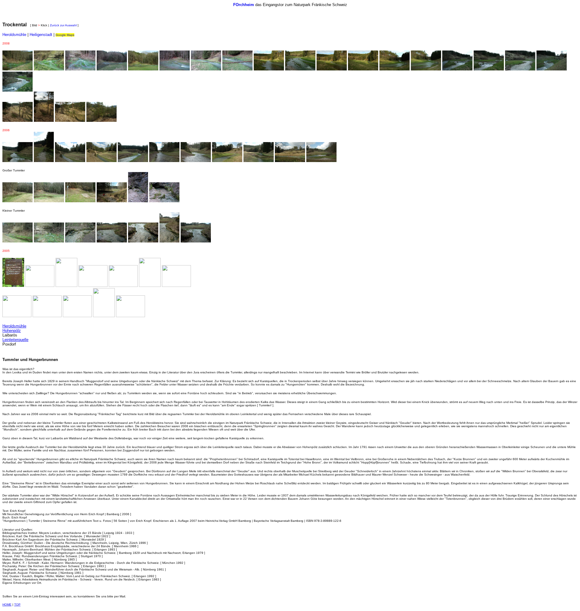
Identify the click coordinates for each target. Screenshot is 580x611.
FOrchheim (243, 4)
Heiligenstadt (41, 34)
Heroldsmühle (14, 34)
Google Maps (65, 35)
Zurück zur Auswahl (63, 25)
